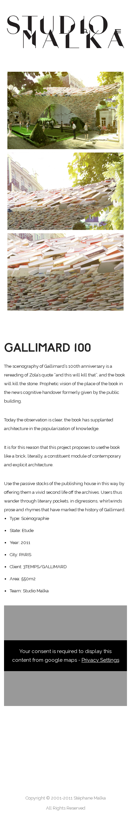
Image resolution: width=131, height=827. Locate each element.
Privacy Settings (100, 660)
